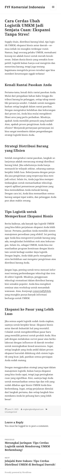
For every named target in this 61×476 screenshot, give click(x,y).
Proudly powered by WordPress (18, 472)
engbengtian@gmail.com (33, 409)
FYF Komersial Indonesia (25, 7)
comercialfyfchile (42, 291)
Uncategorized (11, 412)
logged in (23, 425)
